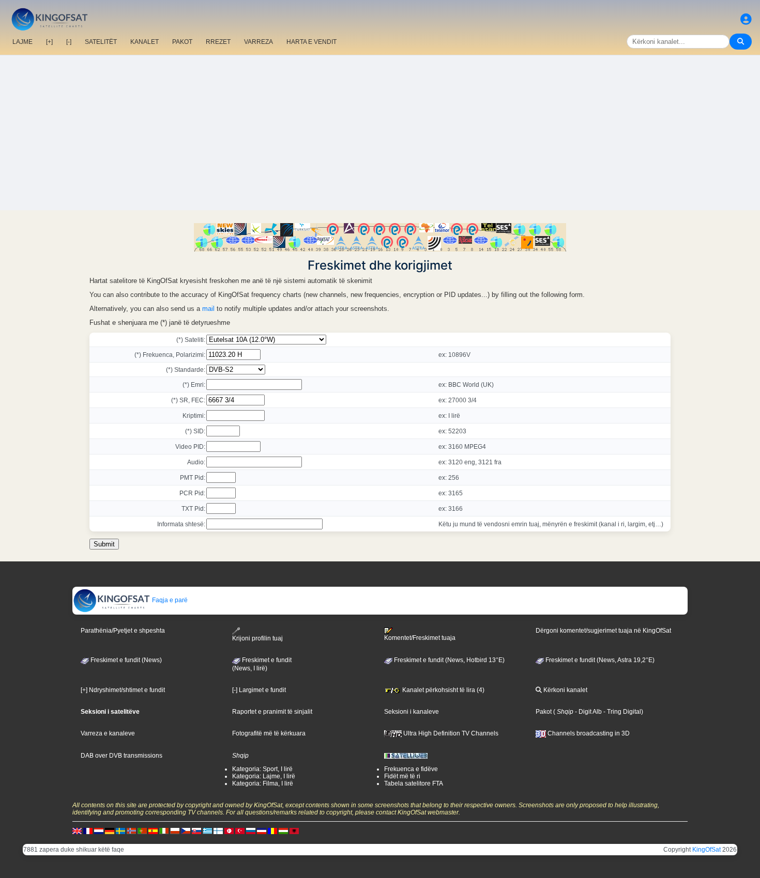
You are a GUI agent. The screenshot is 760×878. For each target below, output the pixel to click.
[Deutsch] (109, 830)
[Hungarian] (283, 830)
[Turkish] (240, 830)
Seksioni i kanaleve (411, 711)
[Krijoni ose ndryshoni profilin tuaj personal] (746, 19)
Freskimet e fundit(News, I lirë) (262, 664)
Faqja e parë (169, 600)
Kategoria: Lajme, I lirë (263, 776)
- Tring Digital (621, 711)
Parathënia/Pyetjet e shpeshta (123, 630)
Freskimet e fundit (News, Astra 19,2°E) (599, 660)
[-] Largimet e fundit (259, 690)
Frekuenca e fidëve (411, 769)
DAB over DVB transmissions (121, 755)
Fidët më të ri (402, 776)
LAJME (22, 41)
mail (208, 308)
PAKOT (182, 41)
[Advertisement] (380, 132)
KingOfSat (706, 849)
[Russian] (250, 830)
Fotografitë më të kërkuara (269, 733)
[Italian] (164, 830)
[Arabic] (229, 830)
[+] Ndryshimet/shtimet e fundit (123, 690)
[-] (68, 41)
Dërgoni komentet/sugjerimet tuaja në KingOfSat (603, 630)
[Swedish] (120, 830)
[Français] (88, 830)
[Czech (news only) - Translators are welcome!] (185, 830)
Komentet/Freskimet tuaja (419, 637)
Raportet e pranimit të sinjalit (272, 711)
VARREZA (258, 41)
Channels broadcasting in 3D (588, 733)
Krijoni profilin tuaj (257, 638)
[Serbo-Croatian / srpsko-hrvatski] (261, 830)
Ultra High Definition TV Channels (450, 733)
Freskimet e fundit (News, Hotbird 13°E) (448, 660)
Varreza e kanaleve (108, 733)
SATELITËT (101, 41)
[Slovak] (196, 830)
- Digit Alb (587, 711)
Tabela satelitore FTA (413, 783)
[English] (77, 830)
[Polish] (174, 830)
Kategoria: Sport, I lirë (262, 769)
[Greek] (207, 830)
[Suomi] (218, 830)
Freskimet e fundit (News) (125, 660)
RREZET (218, 41)
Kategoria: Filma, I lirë (262, 783)
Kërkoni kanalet (564, 690)
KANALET (144, 41)
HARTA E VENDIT (311, 41)
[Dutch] (98, 830)
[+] (49, 41)
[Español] (153, 830)
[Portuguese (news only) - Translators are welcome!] (142, 830)
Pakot (544, 711)
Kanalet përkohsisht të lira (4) (442, 690)
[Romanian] (272, 830)
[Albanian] (294, 830)
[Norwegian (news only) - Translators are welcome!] (131, 830)
